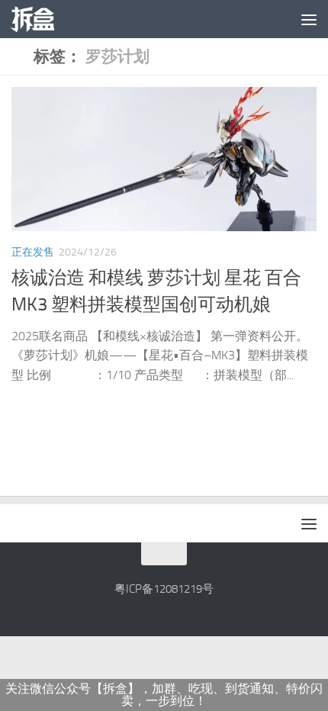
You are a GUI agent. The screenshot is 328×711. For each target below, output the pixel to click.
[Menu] (309, 19)
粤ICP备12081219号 (164, 589)
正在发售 (32, 252)
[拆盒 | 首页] (39, 19)
